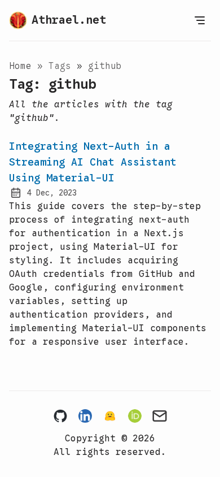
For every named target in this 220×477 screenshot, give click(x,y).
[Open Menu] (199, 20)
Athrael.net (69, 20)
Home (20, 66)
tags (63, 66)
